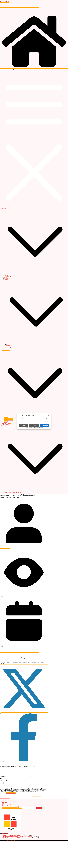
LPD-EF (5, 422)
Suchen (23, 806)
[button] (35, 274)
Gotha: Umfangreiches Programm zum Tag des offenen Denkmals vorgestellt (17, 836)
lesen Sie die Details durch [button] (36, 795)
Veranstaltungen (7, 348)
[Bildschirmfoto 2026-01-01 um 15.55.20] (19, 647)
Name (1, 778)
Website (1, 783)
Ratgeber (6, 279)
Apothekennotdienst (6, 804)
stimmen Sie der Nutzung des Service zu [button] (7, 796)
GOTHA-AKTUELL (4, 1)
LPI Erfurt (6, 421)
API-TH (5, 419)
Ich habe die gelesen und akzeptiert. (13, 793)
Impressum (4, 802)
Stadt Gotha (6, 275)
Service (3, 425)
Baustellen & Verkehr (6, 423)
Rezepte (8, 345)
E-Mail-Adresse (3, 780)
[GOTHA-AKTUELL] (34, 67)
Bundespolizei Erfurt (8, 420)
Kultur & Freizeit (7, 347)
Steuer (7, 344)
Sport (5, 277)
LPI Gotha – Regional (8, 417)
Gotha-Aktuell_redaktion (5, 547)
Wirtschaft (6, 278)
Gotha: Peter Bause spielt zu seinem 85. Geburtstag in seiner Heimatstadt (17, 837)
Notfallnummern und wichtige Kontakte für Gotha (14, 492)
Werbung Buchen (5, 424)
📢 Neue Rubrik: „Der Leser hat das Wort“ (10, 806)
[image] (19, 8)
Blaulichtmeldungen (6, 349)
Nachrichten (4, 208)
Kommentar (2, 776)
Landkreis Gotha (7, 276)
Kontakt (3, 803)
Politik (5, 346)
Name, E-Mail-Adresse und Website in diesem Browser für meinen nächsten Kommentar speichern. (21, 785)
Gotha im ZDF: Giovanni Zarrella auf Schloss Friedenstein (13, 835)
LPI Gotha (6, 416)
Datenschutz (4, 801)
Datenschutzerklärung (10, 793)
